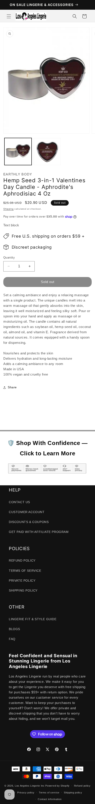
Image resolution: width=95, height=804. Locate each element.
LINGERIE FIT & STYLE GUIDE (33, 619)
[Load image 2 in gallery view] (47, 151)
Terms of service (49, 792)
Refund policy (82, 785)
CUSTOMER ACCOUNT (27, 512)
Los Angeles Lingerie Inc (30, 785)
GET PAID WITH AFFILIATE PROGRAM (39, 532)
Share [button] (12, 387)
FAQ (12, 639)
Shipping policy (73, 792)
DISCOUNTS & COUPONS (29, 522)
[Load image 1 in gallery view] (18, 151)
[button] (9, 16)
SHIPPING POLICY (23, 590)
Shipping (8, 209)
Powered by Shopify (57, 785)
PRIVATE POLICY (22, 580)
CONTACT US (19, 502)
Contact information (49, 799)
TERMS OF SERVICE (25, 570)
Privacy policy (25, 792)
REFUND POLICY (22, 560)
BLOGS (14, 629)
